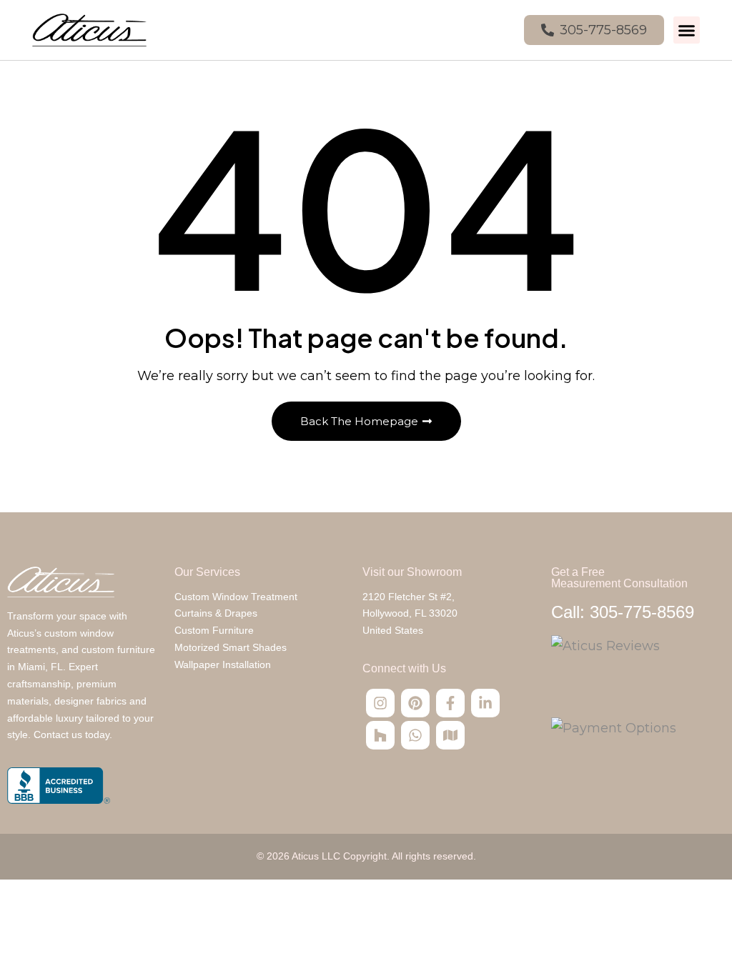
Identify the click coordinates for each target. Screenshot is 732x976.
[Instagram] (380, 703)
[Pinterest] (415, 703)
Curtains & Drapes (215, 613)
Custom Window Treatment (235, 596)
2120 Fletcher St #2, (408, 596)
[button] (687, 30)
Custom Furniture (214, 630)
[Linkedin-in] (485, 703)
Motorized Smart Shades (230, 647)
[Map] (450, 735)
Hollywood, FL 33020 (410, 613)
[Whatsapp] (415, 735)
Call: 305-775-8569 (622, 612)
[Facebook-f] (450, 703)
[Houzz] (380, 735)
